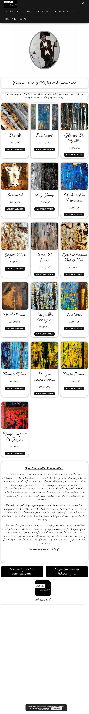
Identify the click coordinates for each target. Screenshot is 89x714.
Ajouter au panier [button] (15, 149)
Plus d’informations (43, 708)
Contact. (24, 19)
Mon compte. (11, 19)
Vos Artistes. (48, 11)
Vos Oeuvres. (32, 11)
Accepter (57, 709)
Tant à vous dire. (13, 11)
